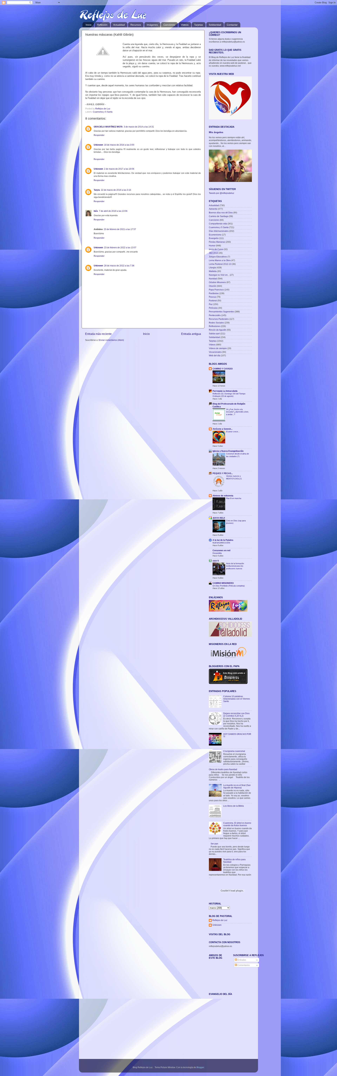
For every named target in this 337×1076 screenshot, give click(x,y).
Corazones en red (221, 550)
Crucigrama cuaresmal (234, 751)
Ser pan (214, 843)
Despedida (217, 553)
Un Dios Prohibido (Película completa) (229, 586)
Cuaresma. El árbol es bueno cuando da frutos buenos (237, 824)
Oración (212, 286)
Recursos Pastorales (219, 319)
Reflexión (102, 24)
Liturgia (212, 267)
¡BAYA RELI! (219, 518)
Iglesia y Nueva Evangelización (228, 451)
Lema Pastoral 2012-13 (220, 264)
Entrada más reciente (98, 333)
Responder (99, 135)
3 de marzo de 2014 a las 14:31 (139, 127)
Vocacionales (215, 352)
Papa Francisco (216, 289)
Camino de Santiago (219, 216)
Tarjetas (198, 24)
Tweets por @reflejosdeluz (221, 193)
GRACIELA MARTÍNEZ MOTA (108, 127)
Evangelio (214, 238)
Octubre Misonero (217, 282)
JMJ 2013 (213, 253)
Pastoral (213, 300)
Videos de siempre (218, 348)
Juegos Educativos (218, 256)
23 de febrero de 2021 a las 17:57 (120, 229)
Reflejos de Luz (219, 920)
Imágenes (152, 24)
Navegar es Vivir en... (219, 275)
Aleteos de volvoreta (223, 495)
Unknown (98, 145)
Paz (211, 304)
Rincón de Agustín (217, 330)
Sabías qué (214, 333)
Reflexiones (214, 326)
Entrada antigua (191, 333)
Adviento (213, 209)
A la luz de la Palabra (223, 540)
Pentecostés (215, 315)
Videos (185, 24)
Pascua (212, 297)
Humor (212, 245)
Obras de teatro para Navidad (223, 769)
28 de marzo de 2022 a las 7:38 (119, 265)
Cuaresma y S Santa (103, 112)
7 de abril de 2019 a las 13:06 (113, 211)
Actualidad (119, 24)
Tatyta (97, 190)
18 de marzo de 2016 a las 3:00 (119, 145)
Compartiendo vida (218, 223)
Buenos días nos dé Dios (221, 212)
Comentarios (243, 965)
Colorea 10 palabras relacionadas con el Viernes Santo (236, 698)
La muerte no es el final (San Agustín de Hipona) (237, 786)
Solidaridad (215, 24)
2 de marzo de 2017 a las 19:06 (119, 169)
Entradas (241, 960)
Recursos (135, 24)
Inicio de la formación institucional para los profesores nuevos (235, 566)
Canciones (169, 24)
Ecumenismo (215, 235)
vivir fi (216, 561)
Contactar (232, 24)
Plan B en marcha (233, 498)
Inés (96, 211)
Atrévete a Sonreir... (222, 429)
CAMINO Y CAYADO (223, 369)
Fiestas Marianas (217, 242)
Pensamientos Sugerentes (221, 311)
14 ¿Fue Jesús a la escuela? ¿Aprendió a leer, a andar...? (237, 411)
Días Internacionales (219, 231)
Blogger (200, 1067)
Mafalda (213, 271)
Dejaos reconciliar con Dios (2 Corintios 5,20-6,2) (236, 714)
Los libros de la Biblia (233, 806)
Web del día (214, 355)
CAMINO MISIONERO (223, 583)
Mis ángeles (216, 132)
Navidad (213, 278)
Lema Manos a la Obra (220, 260)
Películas (213, 308)
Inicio (88, 24)
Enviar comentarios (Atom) (111, 340)
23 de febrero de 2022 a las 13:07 (120, 247)
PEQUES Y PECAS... (223, 473)
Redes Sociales (216, 323)
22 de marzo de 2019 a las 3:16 (116, 190)
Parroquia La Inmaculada (225, 391)
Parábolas (214, 293)
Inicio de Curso (216, 249)
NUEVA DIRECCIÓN (221, 543)
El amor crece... (233, 432)
